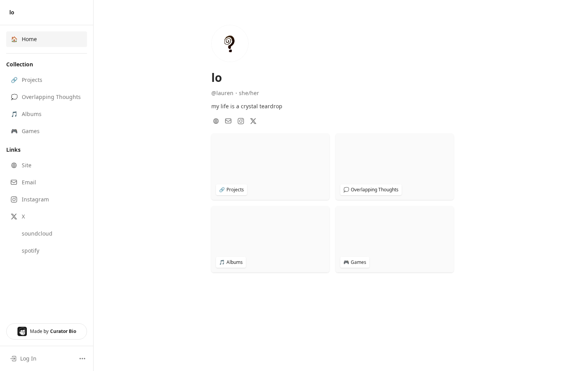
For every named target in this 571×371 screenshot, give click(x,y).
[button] (46, 80)
